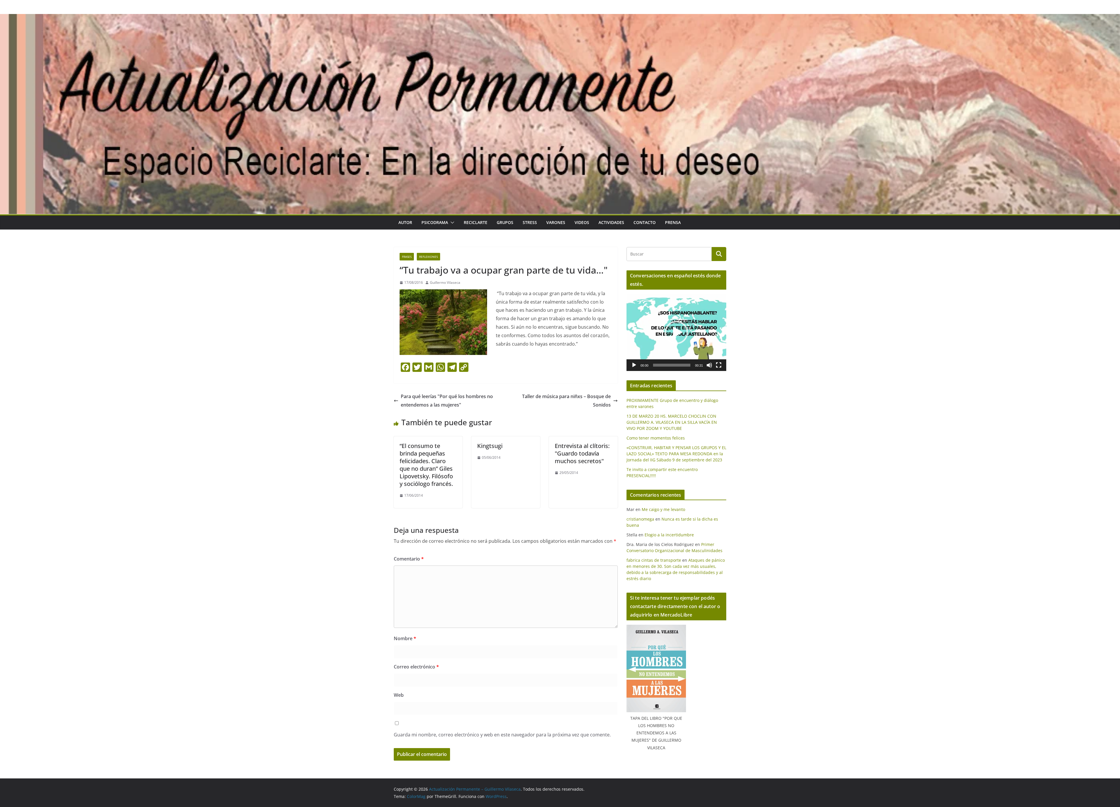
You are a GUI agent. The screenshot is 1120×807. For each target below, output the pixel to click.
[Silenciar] (709, 365)
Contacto (645, 222)
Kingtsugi (490, 446)
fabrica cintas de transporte (653, 560)
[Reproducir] (634, 365)
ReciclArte (475, 222)
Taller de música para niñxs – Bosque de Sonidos (566, 400)
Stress (530, 222)
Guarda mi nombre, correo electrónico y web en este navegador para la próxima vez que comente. (502, 734)
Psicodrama (434, 222)
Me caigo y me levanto (663, 509)
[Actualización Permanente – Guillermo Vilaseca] (560, 18)
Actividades (611, 222)
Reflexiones (428, 257)
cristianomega (640, 519)
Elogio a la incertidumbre (669, 535)
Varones (555, 222)
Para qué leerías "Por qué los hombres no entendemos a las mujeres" (447, 400)
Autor (405, 222)
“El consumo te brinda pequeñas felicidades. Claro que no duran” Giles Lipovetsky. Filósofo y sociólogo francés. (426, 465)
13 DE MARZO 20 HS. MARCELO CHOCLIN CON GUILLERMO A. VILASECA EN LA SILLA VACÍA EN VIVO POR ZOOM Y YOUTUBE (671, 422)
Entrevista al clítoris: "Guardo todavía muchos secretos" (582, 453)
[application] (676, 332)
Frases (407, 257)
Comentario (409, 559)
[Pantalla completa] (719, 365)
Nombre (405, 638)
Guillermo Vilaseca (445, 282)
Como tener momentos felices (655, 438)
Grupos (505, 222)
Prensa (673, 222)
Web (399, 695)
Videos (582, 222)
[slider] (671, 365)
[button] (451, 222)
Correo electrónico (416, 667)
